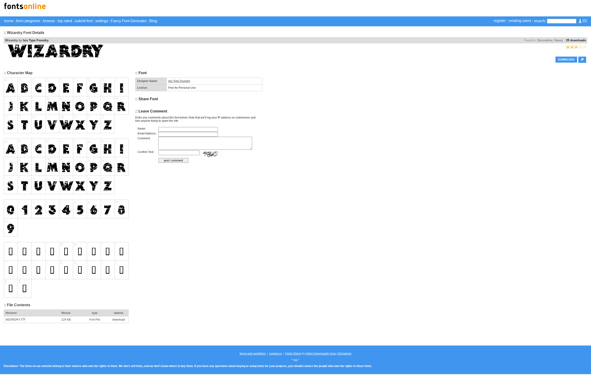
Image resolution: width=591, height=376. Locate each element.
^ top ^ (296, 360)
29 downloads (576, 40)
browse (49, 21)
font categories (28, 21)
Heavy (558, 40)
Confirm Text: (146, 152)
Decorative (544, 40)
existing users (520, 21)
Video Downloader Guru (321, 353)
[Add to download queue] (582, 60)
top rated (65, 21)
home (8, 21)
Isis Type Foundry (35, 40)
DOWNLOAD (566, 59)
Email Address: (147, 133)
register (500, 21)
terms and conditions (253, 353)
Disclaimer (345, 353)
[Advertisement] (533, 9)
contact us (275, 353)
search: (540, 21)
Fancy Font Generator (129, 21)
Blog (153, 21)
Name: (142, 128)
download (118, 319)
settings (101, 21)
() (584, 21)
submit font (84, 21)
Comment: (144, 138)
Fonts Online (293, 353)
